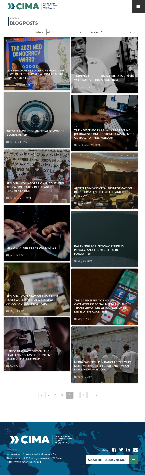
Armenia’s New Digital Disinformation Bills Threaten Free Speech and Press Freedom (103, 191)
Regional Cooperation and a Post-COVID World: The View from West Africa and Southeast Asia (33, 300)
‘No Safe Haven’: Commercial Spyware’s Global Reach (35, 133)
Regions (94, 32)
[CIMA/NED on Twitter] (120, 450)
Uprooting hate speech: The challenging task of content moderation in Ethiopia (29, 354)
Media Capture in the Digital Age (31, 247)
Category (40, 32)
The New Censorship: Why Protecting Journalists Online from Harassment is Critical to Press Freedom (104, 134)
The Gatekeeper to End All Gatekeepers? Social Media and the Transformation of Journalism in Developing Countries (100, 305)
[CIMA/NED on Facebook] (113, 450)
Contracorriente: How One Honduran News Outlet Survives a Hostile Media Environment (35, 74)
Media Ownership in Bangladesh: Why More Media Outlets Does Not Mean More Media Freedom (102, 365)
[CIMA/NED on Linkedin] (127, 450)
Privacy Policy (102, 450)
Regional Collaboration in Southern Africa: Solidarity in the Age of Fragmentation (35, 187)
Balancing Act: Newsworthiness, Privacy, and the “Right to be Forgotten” (99, 249)
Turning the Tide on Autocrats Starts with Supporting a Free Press (104, 77)
